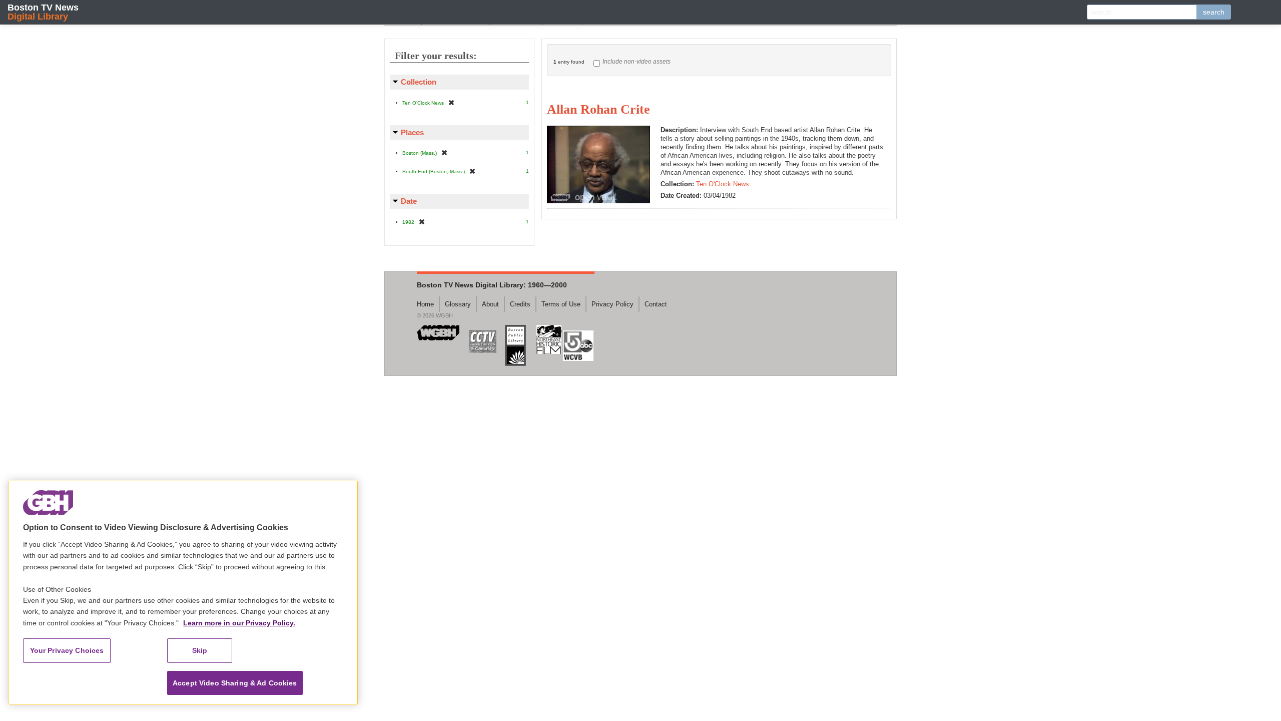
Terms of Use (560, 304)
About (490, 304)
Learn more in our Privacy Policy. (239, 623)
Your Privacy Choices (67, 650)
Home (425, 304)
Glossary (458, 304)
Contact (656, 304)
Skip (200, 650)
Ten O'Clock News (722, 184)
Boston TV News (43, 12)
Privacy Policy (612, 304)
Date (409, 201)
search (1213, 12)
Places (412, 132)
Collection (418, 82)
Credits (520, 304)
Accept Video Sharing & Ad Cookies (235, 683)
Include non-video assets (636, 61)
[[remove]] (451, 102)
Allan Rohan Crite (598, 109)
